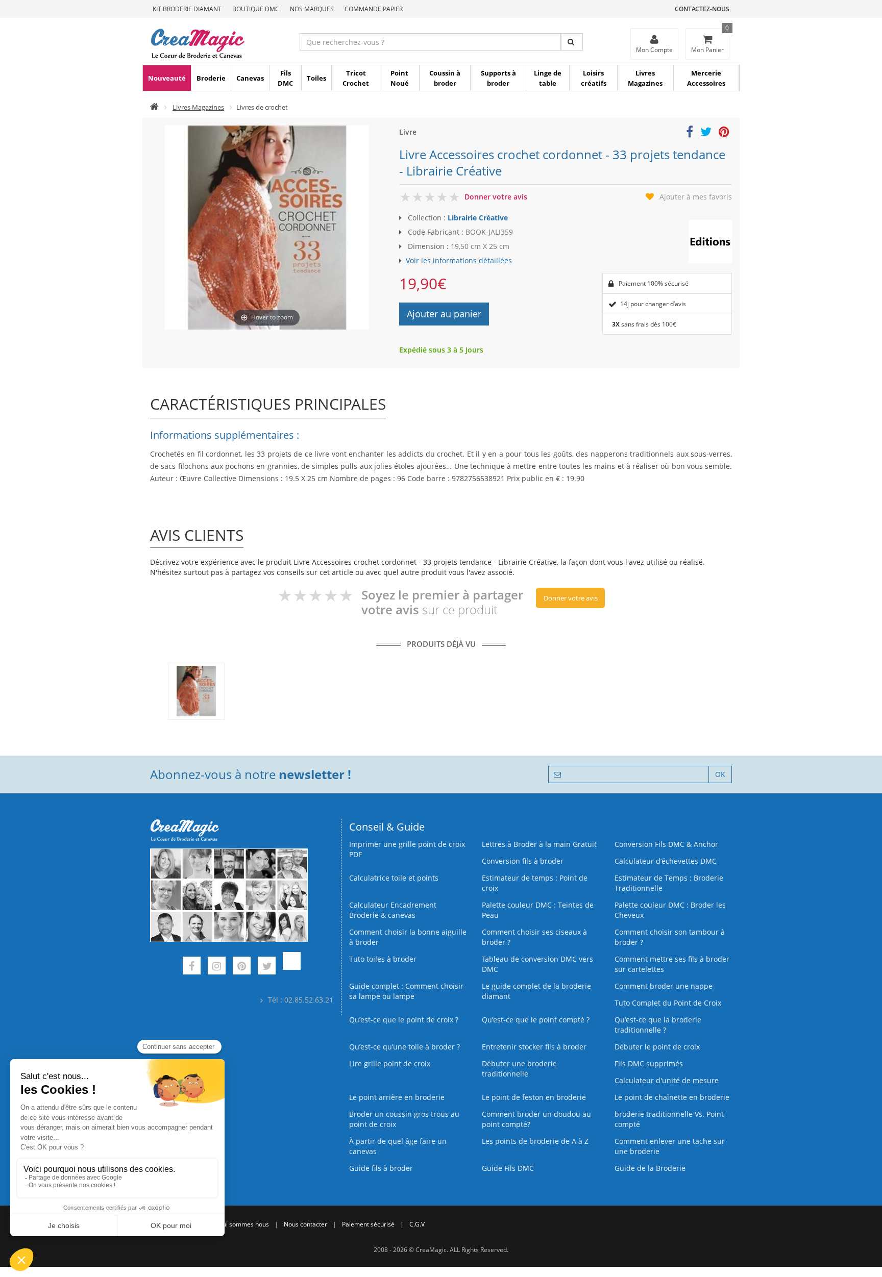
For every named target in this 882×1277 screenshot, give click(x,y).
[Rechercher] (572, 42)
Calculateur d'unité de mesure (667, 1080)
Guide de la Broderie (650, 1168)
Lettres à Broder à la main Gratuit (539, 844)
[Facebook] (192, 967)
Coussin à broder (444, 78)
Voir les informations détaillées (459, 260)
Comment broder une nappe (664, 986)
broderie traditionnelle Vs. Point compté (669, 1119)
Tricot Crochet (355, 78)
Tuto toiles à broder (382, 959)
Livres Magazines (645, 78)
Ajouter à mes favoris (695, 197)
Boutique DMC (255, 9)
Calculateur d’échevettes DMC (666, 861)
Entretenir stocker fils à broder (534, 1046)
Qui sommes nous (243, 1224)
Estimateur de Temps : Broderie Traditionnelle (669, 883)
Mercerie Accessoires (706, 78)
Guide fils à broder (381, 1168)
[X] (267, 967)
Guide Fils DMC (508, 1168)
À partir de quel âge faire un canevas (398, 1146)
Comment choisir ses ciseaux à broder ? (534, 937)
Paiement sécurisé (368, 1224)
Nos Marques (312, 9)
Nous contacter (305, 1224)
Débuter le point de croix (657, 1046)
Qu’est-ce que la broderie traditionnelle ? (658, 1025)
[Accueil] (154, 107)
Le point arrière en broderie (397, 1097)
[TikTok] (292, 967)
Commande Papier (374, 9)
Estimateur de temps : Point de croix (534, 883)
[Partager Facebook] (689, 133)
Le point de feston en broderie (534, 1097)
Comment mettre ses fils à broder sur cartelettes (672, 964)
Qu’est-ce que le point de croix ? (403, 1019)
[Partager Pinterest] (724, 133)
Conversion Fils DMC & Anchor (666, 844)
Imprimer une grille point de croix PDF (407, 849)
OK (720, 774)
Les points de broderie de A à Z (535, 1141)
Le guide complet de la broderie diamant (536, 991)
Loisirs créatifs (593, 78)
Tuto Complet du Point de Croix (668, 1003)
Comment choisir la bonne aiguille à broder (408, 937)
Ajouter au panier (444, 314)
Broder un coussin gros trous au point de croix (404, 1119)
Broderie (211, 78)
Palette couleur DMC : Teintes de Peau (538, 910)
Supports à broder (498, 78)
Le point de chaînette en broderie (672, 1097)
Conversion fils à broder (523, 861)
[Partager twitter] (706, 133)
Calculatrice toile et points (393, 878)
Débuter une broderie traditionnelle (519, 1069)
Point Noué (399, 78)
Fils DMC (285, 78)
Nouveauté (167, 78)
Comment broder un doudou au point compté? (536, 1119)
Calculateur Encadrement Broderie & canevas (392, 910)
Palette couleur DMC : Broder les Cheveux (670, 910)
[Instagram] (217, 967)
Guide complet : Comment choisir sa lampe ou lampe (406, 991)
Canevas (250, 78)
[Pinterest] (242, 967)
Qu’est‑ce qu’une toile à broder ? (404, 1046)
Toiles (316, 78)
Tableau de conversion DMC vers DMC (537, 964)
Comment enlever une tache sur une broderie (670, 1146)
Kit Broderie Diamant (187, 9)
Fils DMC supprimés (649, 1063)
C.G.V (417, 1224)
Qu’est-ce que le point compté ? (536, 1019)
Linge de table (547, 78)
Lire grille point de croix (389, 1063)
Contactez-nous (702, 9)
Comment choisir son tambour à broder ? (670, 937)
